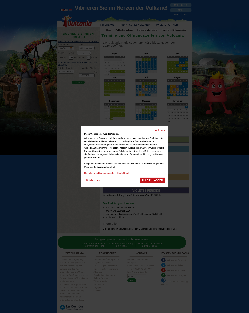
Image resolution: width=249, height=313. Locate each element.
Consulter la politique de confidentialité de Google (107, 173)
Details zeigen (93, 180)
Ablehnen (160, 130)
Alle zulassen (152, 180)
